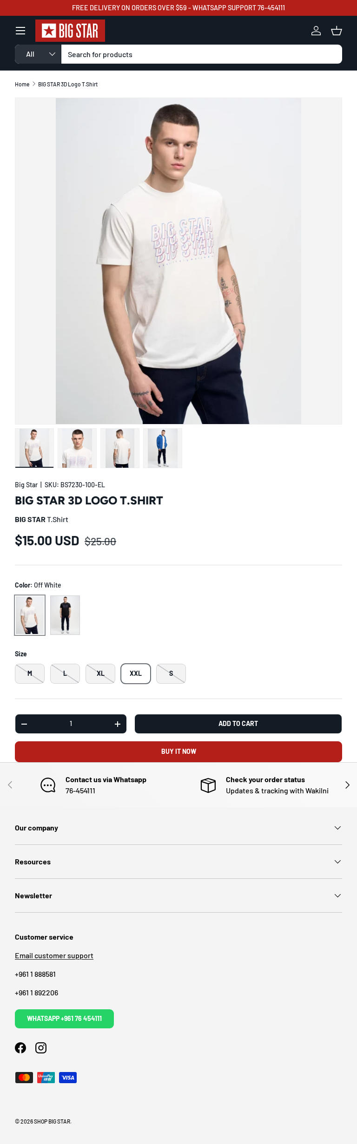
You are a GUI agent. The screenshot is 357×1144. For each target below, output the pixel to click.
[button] (336, 30)
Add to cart (238, 723)
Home (22, 84)
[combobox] (178, 54)
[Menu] (20, 30)
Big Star (26, 485)
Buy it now (178, 751)
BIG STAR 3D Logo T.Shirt (68, 84)
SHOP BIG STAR (52, 1121)
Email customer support (54, 955)
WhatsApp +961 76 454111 (64, 1018)
